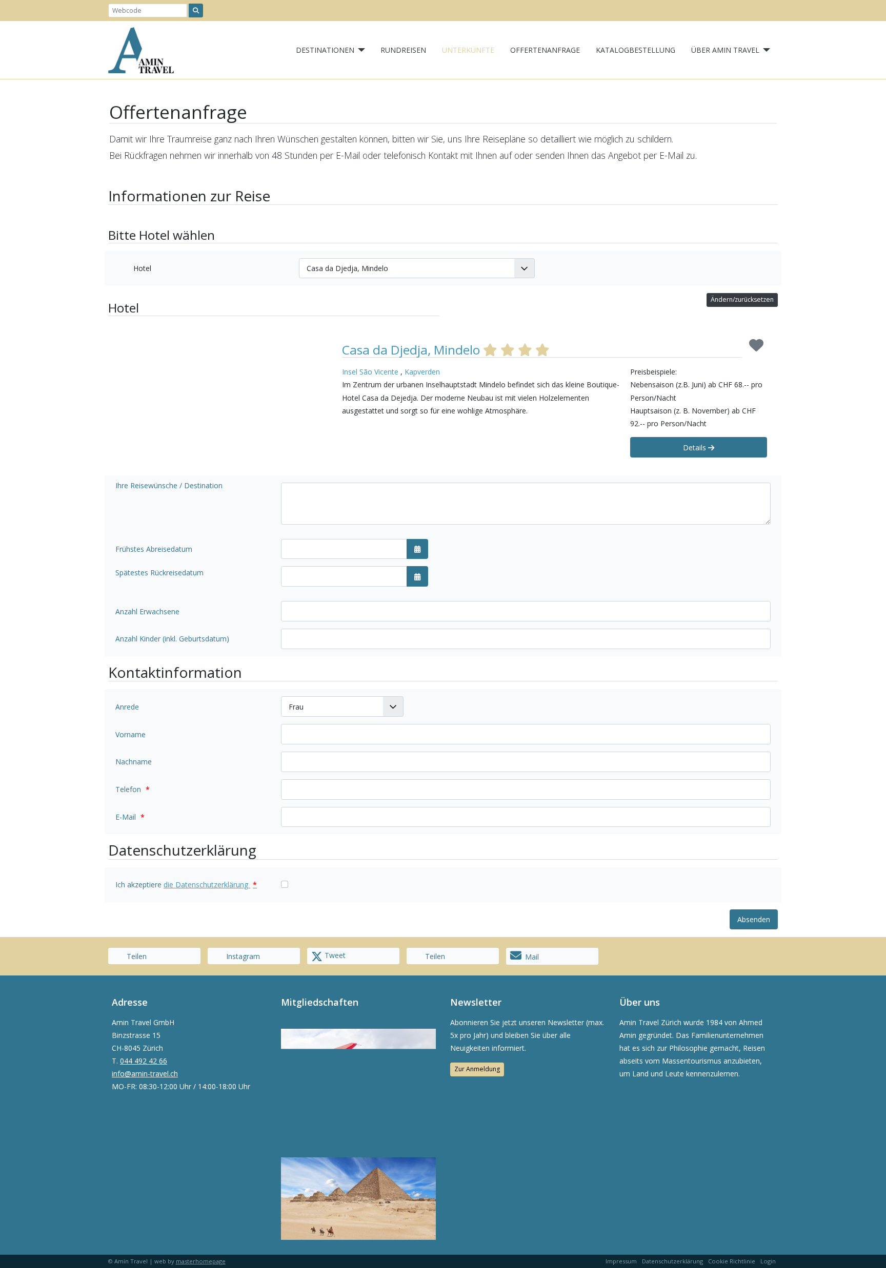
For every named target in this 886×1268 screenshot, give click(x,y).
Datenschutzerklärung (672, 1261)
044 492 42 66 (143, 1061)
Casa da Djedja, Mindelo (412, 349)
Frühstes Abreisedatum (153, 549)
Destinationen (325, 50)
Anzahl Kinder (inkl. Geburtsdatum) (172, 638)
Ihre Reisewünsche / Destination (169, 485)
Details (695, 447)
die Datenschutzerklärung (210, 884)
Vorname (130, 734)
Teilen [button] (136, 956)
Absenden (753, 919)
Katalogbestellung (635, 50)
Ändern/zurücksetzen (742, 299)
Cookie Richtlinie (731, 1261)
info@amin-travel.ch (145, 1073)
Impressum (621, 1261)
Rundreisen (403, 50)
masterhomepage (201, 1261)
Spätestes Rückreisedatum (159, 572)
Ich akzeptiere (186, 884)
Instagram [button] (242, 956)
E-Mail (130, 817)
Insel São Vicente (370, 372)
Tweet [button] (334, 955)
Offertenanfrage (545, 50)
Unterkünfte (468, 50)
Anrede (127, 707)
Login (768, 1261)
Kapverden (422, 372)
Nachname (133, 761)
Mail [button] (532, 957)
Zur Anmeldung (477, 1069)
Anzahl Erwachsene (147, 611)
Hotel (142, 268)
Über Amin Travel (725, 50)
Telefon (132, 789)
